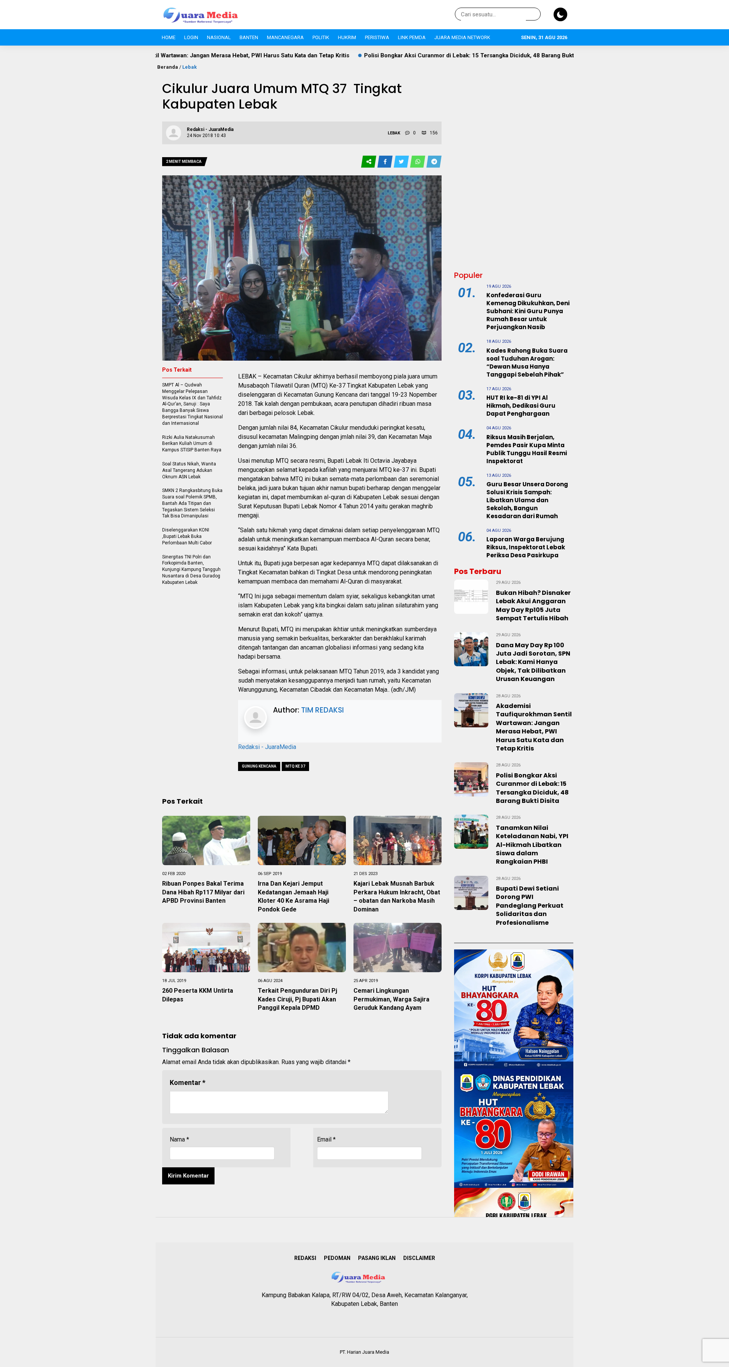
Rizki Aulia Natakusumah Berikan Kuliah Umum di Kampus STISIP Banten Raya (191, 444)
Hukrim (347, 37)
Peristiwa (377, 37)
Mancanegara (285, 37)
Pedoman (337, 1258)
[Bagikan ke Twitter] (402, 162)
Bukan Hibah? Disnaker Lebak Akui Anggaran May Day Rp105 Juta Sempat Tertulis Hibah (533, 605)
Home (168, 37)
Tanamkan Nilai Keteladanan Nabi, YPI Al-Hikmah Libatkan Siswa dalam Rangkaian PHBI (532, 844)
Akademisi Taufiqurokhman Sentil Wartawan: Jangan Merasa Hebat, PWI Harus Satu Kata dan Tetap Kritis (534, 727)
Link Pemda (412, 37)
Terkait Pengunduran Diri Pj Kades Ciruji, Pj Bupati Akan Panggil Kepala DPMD (297, 999)
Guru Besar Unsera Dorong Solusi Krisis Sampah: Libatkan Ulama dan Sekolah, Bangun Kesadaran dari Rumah (527, 500)
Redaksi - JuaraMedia (267, 747)
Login (191, 37)
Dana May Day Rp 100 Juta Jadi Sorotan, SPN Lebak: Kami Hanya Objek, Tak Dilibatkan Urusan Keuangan (533, 662)
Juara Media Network (462, 37)
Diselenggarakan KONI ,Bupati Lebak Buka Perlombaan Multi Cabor (187, 536)
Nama (179, 1139)
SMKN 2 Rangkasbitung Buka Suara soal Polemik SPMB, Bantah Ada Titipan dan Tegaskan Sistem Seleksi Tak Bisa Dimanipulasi (192, 503)
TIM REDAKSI (322, 710)
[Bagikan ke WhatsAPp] (418, 162)
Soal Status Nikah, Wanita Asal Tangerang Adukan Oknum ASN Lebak (189, 470)
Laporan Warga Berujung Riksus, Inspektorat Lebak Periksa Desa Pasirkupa (525, 547)
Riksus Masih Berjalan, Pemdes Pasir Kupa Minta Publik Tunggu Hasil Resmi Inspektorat (526, 449)
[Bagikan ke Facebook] (385, 162)
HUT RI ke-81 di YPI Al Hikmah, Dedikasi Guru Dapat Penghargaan (520, 406)
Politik (320, 37)
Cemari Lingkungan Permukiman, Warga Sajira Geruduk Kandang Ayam (391, 999)
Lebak (189, 67)
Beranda (167, 67)
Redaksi (305, 1258)
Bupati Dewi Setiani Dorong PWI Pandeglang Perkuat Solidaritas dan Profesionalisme (529, 905)
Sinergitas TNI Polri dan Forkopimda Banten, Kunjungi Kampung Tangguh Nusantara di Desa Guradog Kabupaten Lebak (191, 569)
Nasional (219, 37)
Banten (249, 37)
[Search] (533, 14)
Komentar (187, 1082)
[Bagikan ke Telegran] (434, 162)
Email (326, 1139)
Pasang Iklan (377, 1258)
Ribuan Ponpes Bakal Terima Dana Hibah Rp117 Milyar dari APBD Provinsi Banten (203, 892)
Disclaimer (419, 1258)
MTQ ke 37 (295, 766)
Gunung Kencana (259, 766)
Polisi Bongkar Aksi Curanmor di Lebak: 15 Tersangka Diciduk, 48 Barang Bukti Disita (404, 55)
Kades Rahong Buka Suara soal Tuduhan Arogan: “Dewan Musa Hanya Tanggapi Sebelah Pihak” (527, 362)
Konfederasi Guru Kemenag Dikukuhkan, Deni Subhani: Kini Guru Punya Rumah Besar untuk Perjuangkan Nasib (528, 311)
